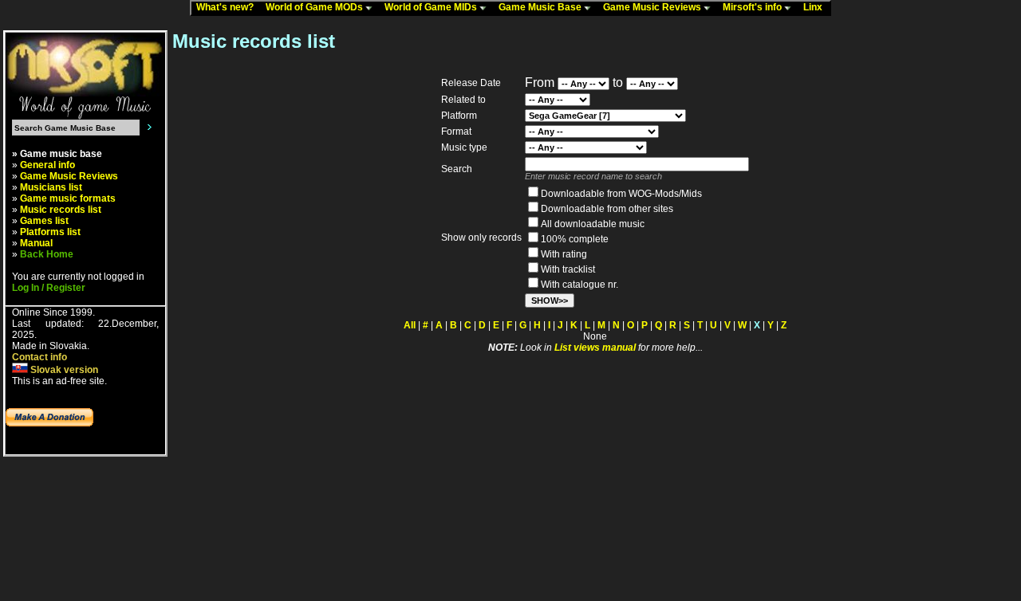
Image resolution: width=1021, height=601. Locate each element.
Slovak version (63, 369)
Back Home (46, 254)
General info (47, 165)
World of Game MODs (315, 7)
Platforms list (50, 232)
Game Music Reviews (653, 7)
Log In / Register (48, 287)
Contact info (39, 357)
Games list (44, 220)
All (410, 325)
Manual (36, 243)
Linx (816, 7)
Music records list (60, 209)
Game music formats (68, 198)
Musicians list (51, 187)
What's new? (228, 7)
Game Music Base (541, 7)
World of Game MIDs (431, 7)
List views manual (595, 347)
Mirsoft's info (753, 7)
